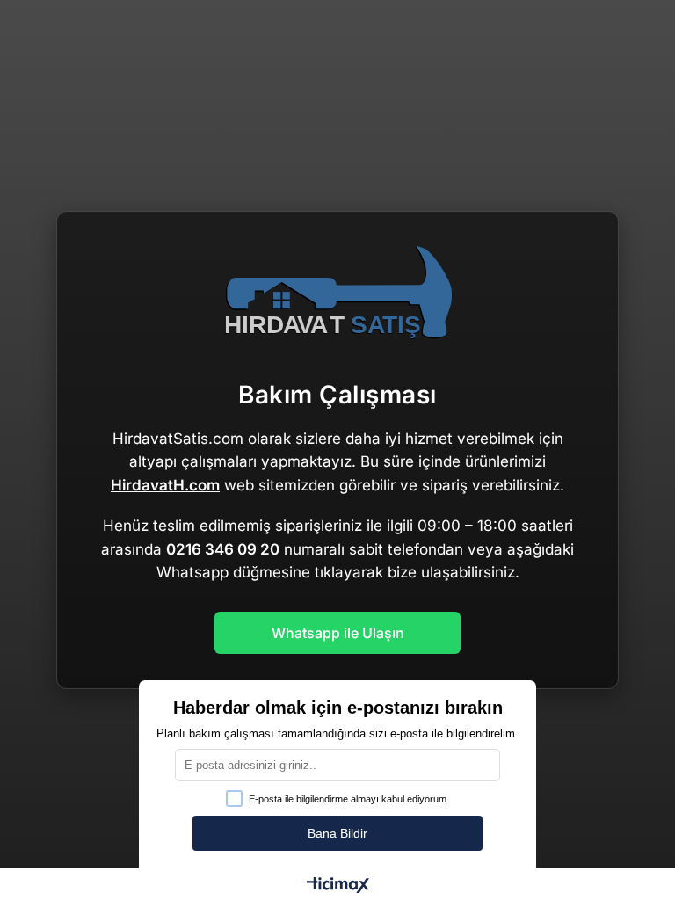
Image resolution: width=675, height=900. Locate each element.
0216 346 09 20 (222, 549)
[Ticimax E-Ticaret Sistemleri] (338, 886)
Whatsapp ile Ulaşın (338, 633)
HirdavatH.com (165, 485)
